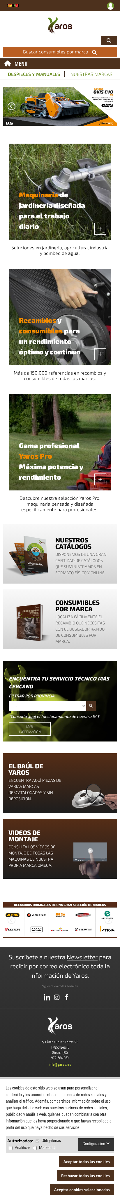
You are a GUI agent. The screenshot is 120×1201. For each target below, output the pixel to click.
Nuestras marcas (91, 74)
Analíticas (23, 1148)
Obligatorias (51, 1141)
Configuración (94, 1144)
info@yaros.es (60, 1065)
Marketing (47, 1148)
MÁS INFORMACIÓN (30, 729)
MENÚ (21, 64)
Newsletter (82, 956)
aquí (32, 716)
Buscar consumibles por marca (57, 51)
